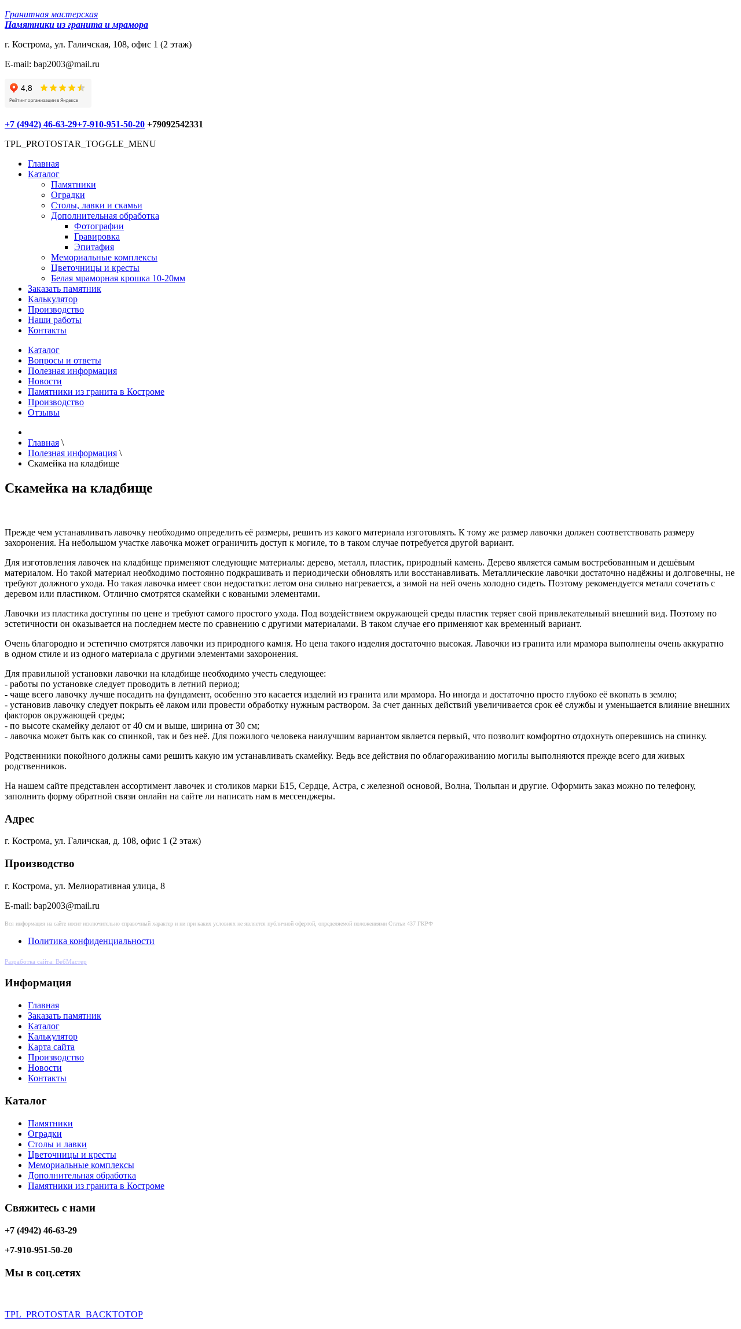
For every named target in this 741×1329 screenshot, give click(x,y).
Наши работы (55, 320)
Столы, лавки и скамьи (96, 205)
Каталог (44, 174)
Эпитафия (94, 247)
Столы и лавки (57, 1144)
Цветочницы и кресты (95, 268)
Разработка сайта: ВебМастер (46, 961)
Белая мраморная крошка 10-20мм (118, 278)
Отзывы (44, 412)
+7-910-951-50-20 (111, 124)
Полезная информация (72, 371)
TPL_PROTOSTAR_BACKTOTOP (74, 1314)
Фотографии (99, 226)
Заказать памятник (64, 288)
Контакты (47, 330)
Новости (45, 381)
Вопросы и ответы (64, 360)
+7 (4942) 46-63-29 (41, 124)
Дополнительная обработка (105, 216)
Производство (56, 309)
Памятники (73, 184)
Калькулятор (53, 299)
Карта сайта (51, 1047)
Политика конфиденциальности (91, 941)
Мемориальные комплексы (104, 257)
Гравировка (97, 236)
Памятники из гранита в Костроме (96, 392)
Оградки (68, 195)
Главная (43, 163)
